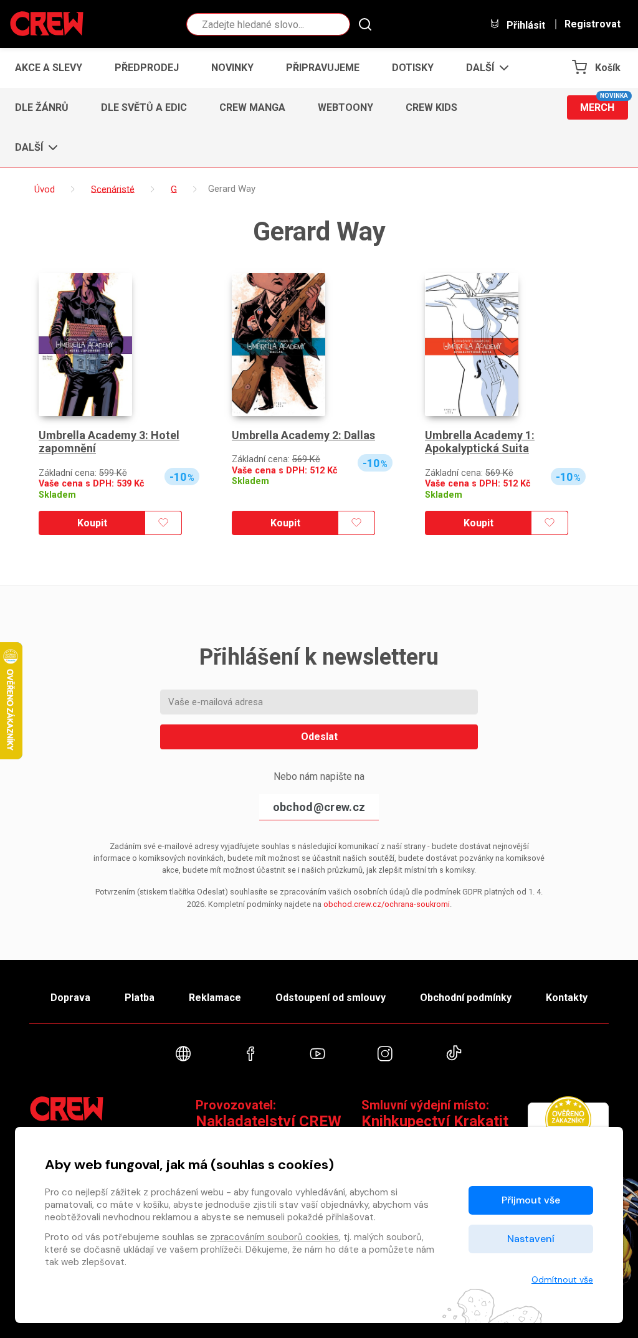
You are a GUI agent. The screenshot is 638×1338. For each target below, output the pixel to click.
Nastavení (531, 1238)
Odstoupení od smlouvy (330, 998)
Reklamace (215, 998)
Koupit (92, 523)
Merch (604, 104)
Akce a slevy (48, 68)
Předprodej (147, 68)
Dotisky (413, 68)
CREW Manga (252, 107)
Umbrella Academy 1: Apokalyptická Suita (480, 442)
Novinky (232, 68)
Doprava (70, 998)
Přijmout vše (531, 1200)
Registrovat (592, 24)
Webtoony (345, 107)
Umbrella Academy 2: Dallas (303, 435)
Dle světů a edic (144, 107)
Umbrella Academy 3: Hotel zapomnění (109, 442)
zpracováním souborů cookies (274, 1237)
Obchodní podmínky (466, 998)
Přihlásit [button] (524, 25)
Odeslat (319, 737)
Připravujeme (322, 68)
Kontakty (567, 998)
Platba (140, 998)
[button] (484, 68)
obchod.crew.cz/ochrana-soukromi (386, 904)
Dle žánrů (42, 107)
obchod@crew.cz (319, 807)
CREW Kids (431, 107)
